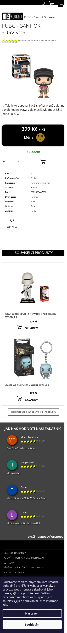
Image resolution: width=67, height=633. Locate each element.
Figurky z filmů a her (40, 182)
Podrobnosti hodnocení (45, 40)
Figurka (34, 196)
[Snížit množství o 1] (18, 161)
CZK (40, 136)
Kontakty (8, 562)
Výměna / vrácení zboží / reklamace (23, 567)
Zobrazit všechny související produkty (33, 412)
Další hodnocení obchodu (46, 536)
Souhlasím (32, 624)
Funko (33, 178)
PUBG (33, 210)
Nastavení (32, 613)
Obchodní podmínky (14, 552)
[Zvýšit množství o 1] (4, 161)
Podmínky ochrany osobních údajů (23, 557)
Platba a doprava (13, 572)
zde (5, 605)
